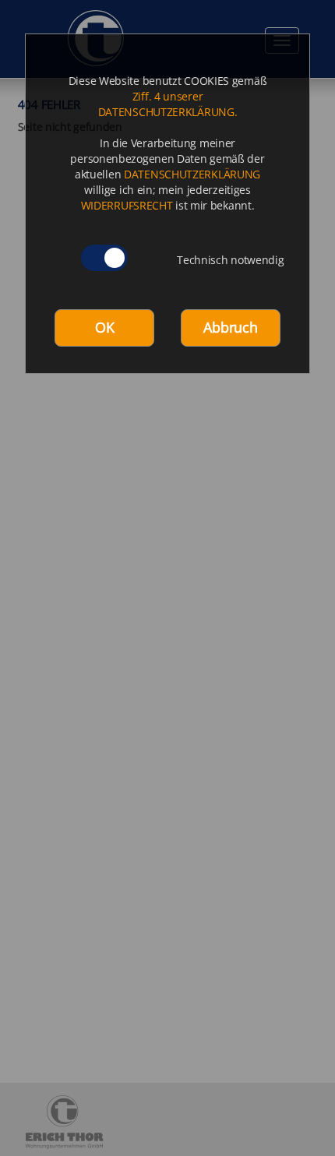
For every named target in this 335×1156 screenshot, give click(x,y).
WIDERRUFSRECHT (127, 205)
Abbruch (230, 327)
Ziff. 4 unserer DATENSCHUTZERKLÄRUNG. (168, 104)
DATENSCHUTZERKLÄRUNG (192, 174)
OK (104, 327)
